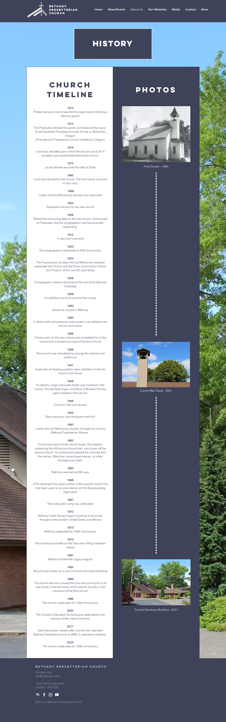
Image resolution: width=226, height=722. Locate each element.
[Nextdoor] (37, 694)
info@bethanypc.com (47, 676)
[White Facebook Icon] (44, 694)
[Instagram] (50, 694)
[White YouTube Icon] (57, 694)
